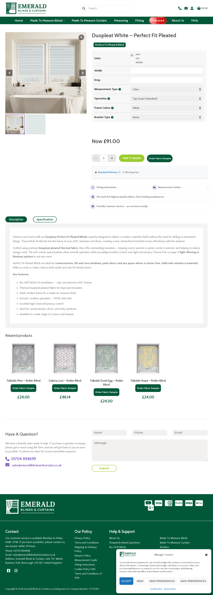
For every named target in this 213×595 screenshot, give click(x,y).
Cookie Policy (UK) (85, 569)
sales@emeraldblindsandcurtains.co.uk (36, 465)
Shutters (164, 547)
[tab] (16, 219)
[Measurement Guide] (181, 187)
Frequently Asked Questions (124, 542)
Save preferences (193, 581)
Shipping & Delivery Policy (86, 549)
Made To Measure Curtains (175, 542)
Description (16, 219)
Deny (140, 581)
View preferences (162, 581)
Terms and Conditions (87, 542)
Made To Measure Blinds (174, 538)
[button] (206, 554)
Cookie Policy (156, 589)
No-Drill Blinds (117, 547)
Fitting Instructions (85, 564)
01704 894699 (23, 459)
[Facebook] (8, 570)
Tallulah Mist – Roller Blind (23, 380)
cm (137, 58)
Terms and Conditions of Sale (88, 575)
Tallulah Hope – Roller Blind (148, 380)
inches (139, 62)
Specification (45, 219)
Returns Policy (83, 555)
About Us (114, 538)
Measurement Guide (86, 560)
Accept (126, 581)
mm (138, 54)
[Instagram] (16, 570)
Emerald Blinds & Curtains (36, 589)
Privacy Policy (170, 589)
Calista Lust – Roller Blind (65, 380)
